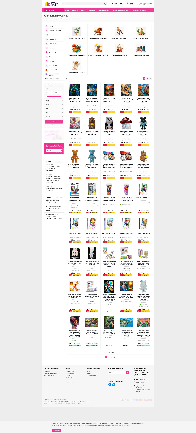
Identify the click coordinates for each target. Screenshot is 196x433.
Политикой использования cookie (120, 425)
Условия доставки (70, 373)
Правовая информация (50, 373)
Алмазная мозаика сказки (141, 38)
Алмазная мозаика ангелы (77, 72)
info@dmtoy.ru (140, 382)
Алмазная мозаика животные (98, 38)
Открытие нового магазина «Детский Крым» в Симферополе (53, 168)
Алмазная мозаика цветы (77, 38)
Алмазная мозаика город (141, 55)
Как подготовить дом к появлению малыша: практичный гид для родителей (54, 216)
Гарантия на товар (70, 380)
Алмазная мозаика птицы (119, 38)
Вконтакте (109, 384)
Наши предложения (93, 368)
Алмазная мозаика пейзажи (76, 55)
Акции (88, 371)
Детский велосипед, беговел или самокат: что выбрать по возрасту (53, 208)
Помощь (68, 368)
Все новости (58, 162)
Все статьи (59, 197)
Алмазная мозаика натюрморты (98, 55)
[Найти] (105, 3)
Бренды (89, 373)
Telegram (113, 384)
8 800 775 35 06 (118, 3)
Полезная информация (51, 368)
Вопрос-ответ (69, 377)
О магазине (47, 371)
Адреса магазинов (49, 375)
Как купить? (68, 375)
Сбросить (54, 124)
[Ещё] (149, 10)
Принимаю (57, 430)
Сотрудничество (91, 375)
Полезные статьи (70, 382)
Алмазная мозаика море (119, 55)
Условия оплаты (69, 371)
